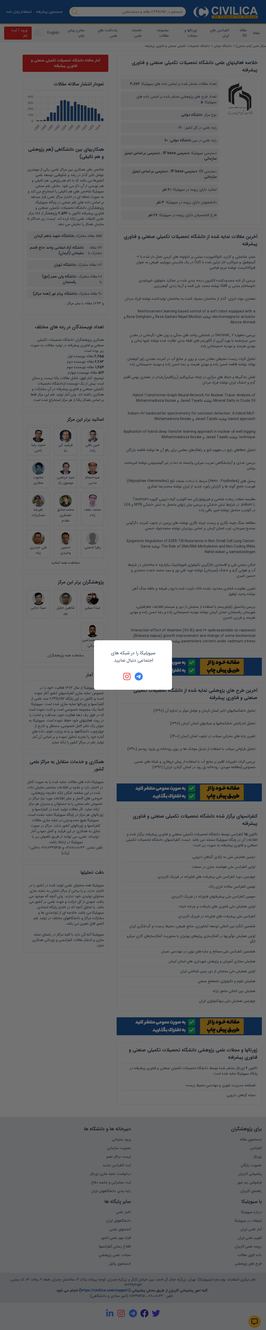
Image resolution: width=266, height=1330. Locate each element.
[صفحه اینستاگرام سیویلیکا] (127, 676)
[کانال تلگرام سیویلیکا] (139, 676)
